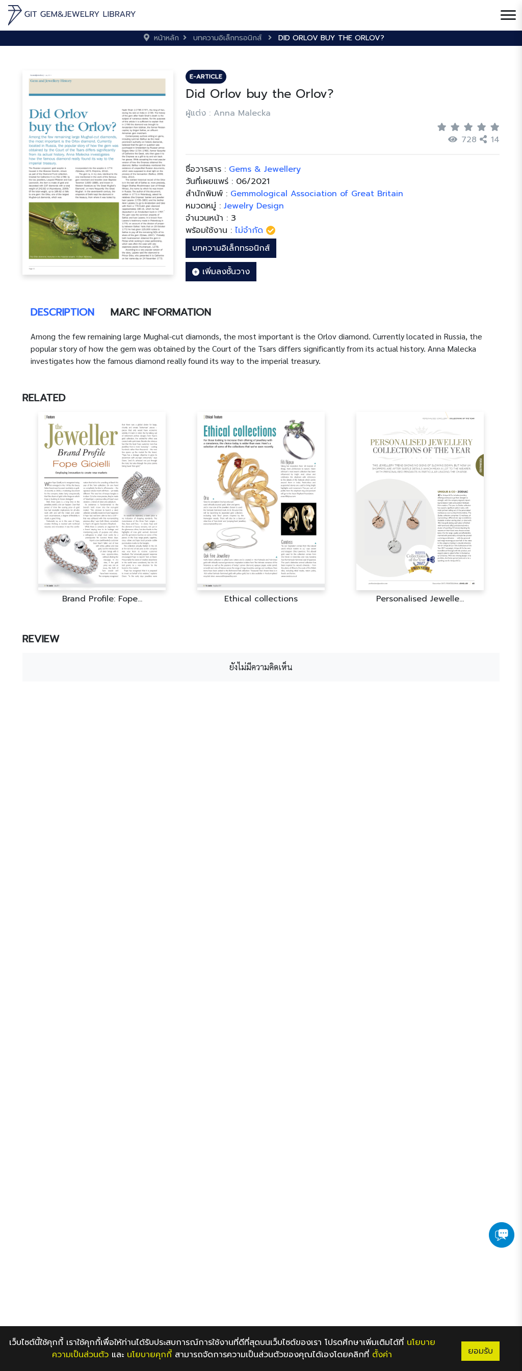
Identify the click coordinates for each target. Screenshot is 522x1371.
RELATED (44, 397)
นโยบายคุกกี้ (149, 1355)
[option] (102, 508)
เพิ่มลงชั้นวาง (224, 272)
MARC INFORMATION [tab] (161, 312)
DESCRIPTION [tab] (62, 312)
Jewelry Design (254, 206)
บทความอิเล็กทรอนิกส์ (231, 248)
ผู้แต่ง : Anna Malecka (228, 113)
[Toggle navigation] (508, 15)
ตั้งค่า (382, 1355)
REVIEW (41, 638)
